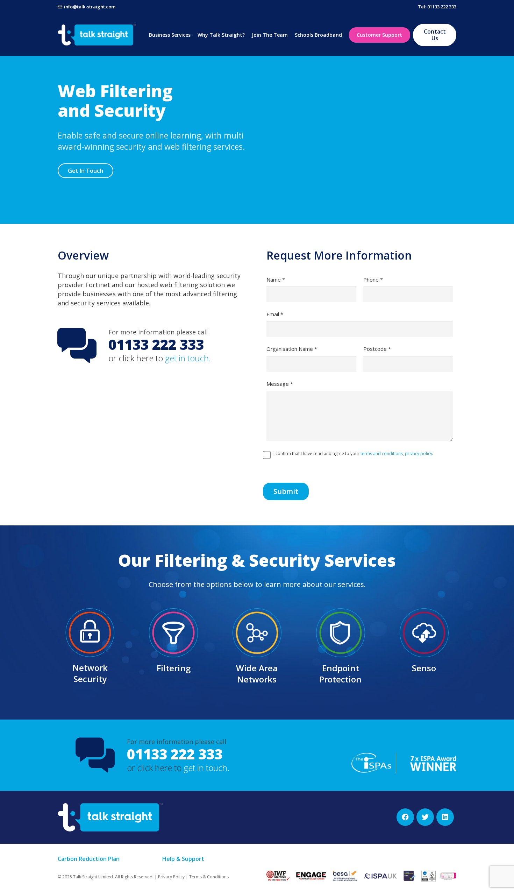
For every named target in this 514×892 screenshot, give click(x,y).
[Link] (97, 34)
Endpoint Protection (340, 673)
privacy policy (418, 453)
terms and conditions (381, 453)
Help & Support (183, 859)
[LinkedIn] (445, 817)
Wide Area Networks (257, 673)
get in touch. (188, 358)
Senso (424, 668)
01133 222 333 (174, 754)
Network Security (90, 673)
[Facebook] (405, 817)
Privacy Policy (171, 877)
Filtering (174, 668)
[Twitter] (425, 817)
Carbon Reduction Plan (89, 859)
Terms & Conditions (209, 877)
